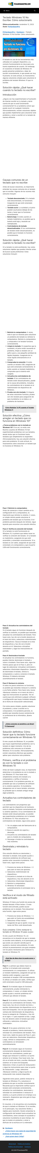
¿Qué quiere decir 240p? (14, 1136)
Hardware (20, 32)
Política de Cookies (24, 1144)
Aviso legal (12, 1144)
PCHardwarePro (9, 32)
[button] (34, 10)
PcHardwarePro (14, 27)
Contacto (28, 1147)
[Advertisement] (19, 140)
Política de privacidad (15, 1147)
